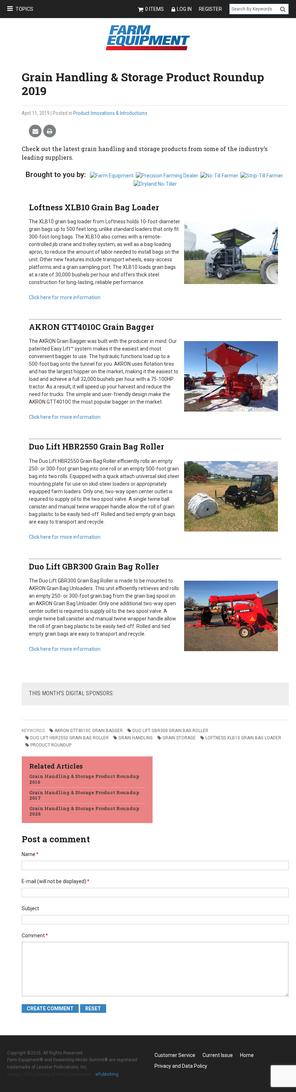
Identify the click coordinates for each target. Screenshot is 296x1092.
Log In (184, 9)
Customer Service (174, 1055)
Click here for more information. (65, 297)
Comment (35, 935)
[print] (49, 131)
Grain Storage (179, 737)
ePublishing (106, 1074)
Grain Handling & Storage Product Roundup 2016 (84, 779)
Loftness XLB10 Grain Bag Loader (94, 207)
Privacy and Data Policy (180, 1066)
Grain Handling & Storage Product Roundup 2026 (84, 811)
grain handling (135, 737)
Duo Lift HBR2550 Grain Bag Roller (96, 446)
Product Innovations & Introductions (110, 113)
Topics (24, 9)
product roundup (50, 745)
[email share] (35, 131)
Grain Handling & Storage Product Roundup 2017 (84, 795)
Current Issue (218, 1055)
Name (30, 854)
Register (210, 9)
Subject (30, 908)
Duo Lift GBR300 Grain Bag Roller (94, 566)
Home (247, 1055)
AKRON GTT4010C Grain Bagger (91, 327)
